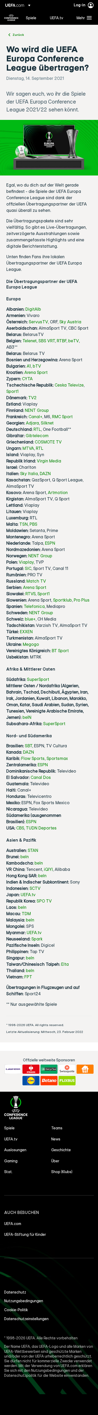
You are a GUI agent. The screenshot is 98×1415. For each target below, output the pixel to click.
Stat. (8, 1172)
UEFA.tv (28, 894)
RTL (37, 429)
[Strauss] (30, 1069)
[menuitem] (33, 18)
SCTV (35, 888)
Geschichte (61, 1150)
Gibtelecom (37, 435)
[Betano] (49, 1080)
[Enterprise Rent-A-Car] (49, 1069)
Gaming (11, 1161)
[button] (83, 18)
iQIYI (48, 869)
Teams (56, 1128)
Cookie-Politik (16, 1310)
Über (55, 1161)
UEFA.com (12, 1224)
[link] (31, 18)
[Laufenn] (12, 1069)
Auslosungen (15, 1150)
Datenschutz (15, 1292)
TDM (26, 913)
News (55, 1139)
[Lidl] (30, 1080)
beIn (24, 856)
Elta (65, 964)
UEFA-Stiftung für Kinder (25, 1234)
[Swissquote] (67, 1069)
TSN (23, 524)
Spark (37, 938)
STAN (33, 850)
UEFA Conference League (11, 17)
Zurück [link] (18, 34)
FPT (28, 976)
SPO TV (44, 901)
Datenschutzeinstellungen (26, 1319)
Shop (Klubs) (61, 1172)
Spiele (9, 1128)
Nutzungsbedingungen (23, 1301)
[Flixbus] (67, 1080)
